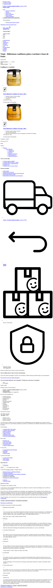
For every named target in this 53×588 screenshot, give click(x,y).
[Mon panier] (27, 37)
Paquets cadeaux (6, 453)
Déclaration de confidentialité (6, 502)
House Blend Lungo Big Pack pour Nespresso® (13, 175)
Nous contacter (9, 15)
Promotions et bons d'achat (8, 435)
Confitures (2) (11, 151)
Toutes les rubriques (10, 16)
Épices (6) (10, 152)
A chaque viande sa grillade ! (9, 161)
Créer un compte (6, 33)
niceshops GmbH (9, 469)
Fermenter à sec (6, 164)
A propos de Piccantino (8, 457)
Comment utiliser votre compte (9, 429)
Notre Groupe (6, 458)
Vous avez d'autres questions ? (9, 436)
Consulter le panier (7, 3)
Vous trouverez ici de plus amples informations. (10, 377)
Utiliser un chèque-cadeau (8, 445)
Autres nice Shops (7, 481)
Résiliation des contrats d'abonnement (10, 477)
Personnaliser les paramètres (21, 500)
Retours (7, 11)
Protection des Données (8, 473)
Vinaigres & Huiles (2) (13, 156)
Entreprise (5, 479)
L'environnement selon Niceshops (10, 449)
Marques (5, 147)
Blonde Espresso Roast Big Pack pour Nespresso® (13, 173)
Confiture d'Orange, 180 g (14, 128)
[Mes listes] (4, 35)
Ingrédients (5, 451)
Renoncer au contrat (5, 483)
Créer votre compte (7, 441)
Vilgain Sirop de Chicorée (8, 172)
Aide (4, 9)
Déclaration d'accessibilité (8, 475)
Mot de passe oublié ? (7, 443)
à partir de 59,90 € (15, 6)
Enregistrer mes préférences (6, 585)
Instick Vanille (6, 171)
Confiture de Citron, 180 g (14, 94)
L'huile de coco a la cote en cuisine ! (10, 165)
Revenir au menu (6, 1)
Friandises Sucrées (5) (12, 153)
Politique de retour (7, 433)
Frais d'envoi (8, 13)
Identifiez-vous (6, 29)
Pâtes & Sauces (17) (12, 154)
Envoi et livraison (6, 432)
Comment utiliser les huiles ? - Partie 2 (11, 162)
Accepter (2, 500)
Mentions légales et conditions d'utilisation (11, 471)
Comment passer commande (9, 430)
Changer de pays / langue (13, 467)
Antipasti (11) (11, 150)
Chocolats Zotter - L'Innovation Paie (10, 163)
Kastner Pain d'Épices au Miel (9, 174)
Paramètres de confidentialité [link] (9, 476)
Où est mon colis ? (7, 444)
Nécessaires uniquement (10, 500)
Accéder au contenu (7, 2)
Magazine (5, 452)
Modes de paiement (10, 14)
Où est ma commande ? (10, 10)
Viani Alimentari (9, 149)
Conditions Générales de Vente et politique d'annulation (14, 474)
